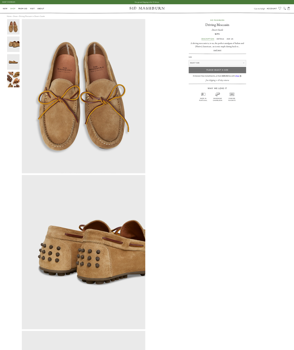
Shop (13, 9)
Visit (32, 9)
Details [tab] (220, 39)
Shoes (15, 16)
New (5, 9)
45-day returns (223, 80)
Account (272, 9)
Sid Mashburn (217, 20)
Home (9, 16)
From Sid (22, 9)
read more (217, 50)
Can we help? (259, 8)
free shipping (210, 80)
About (40, 9)
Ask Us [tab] (230, 39)
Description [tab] (207, 39)
